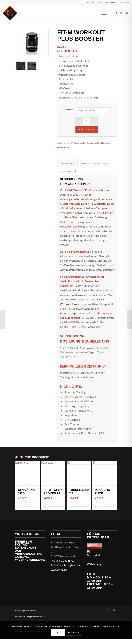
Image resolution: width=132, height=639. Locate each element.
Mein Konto (111, 2)
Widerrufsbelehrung (32, 559)
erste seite (94, 143)
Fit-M (66, 147)
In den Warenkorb (87, 129)
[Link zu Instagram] (121, 12)
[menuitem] (90, 2)
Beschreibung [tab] (67, 163)
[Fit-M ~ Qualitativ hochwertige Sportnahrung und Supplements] (10, 13)
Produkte (90, 2)
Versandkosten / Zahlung (28, 555)
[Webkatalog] (94, 547)
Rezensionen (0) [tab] (68, 171)
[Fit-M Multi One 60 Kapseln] (129, 319)
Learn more (74, 632)
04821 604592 (65, 560)
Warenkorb (124, 2)
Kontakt (22, 544)
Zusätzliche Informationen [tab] (94, 163)
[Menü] (102, 13)
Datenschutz (25, 547)
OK (57, 632)
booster (60, 147)
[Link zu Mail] (126, 12)
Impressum (23, 541)
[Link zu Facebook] (116, 12)
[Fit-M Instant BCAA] (2, 319)
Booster (86, 143)
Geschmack (68, 109)
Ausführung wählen (28, 506)
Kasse (100, 2)
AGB (18, 550)
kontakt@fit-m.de (70, 565)
